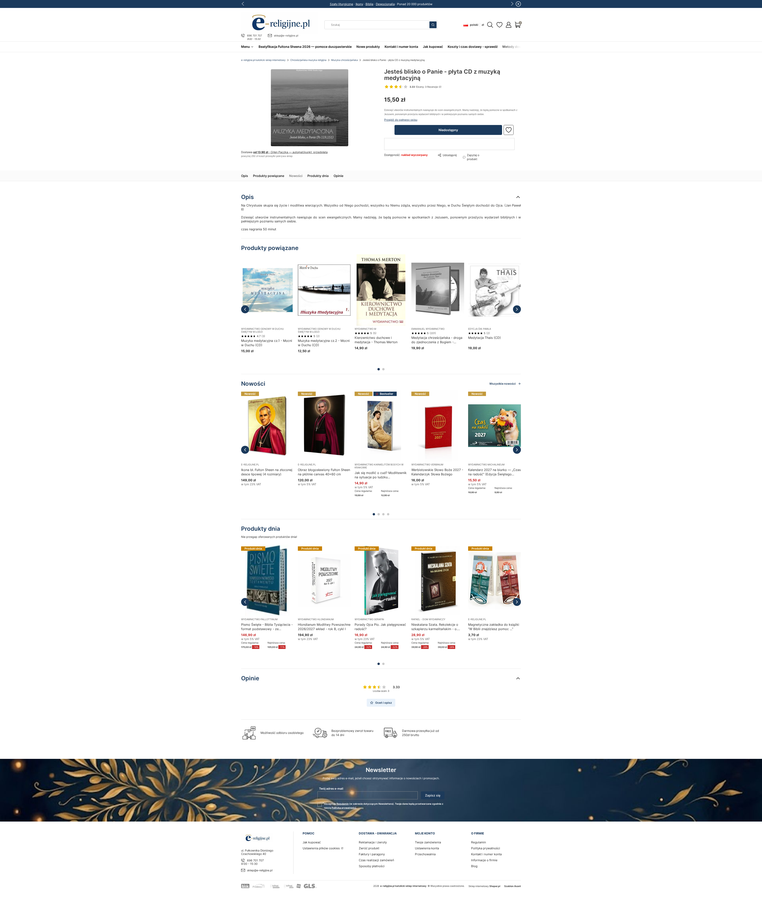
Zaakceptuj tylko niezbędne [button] (365, 473)
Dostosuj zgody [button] (409, 473)
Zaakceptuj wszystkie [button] (449, 473)
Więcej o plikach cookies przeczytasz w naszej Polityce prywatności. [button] (335, 461)
